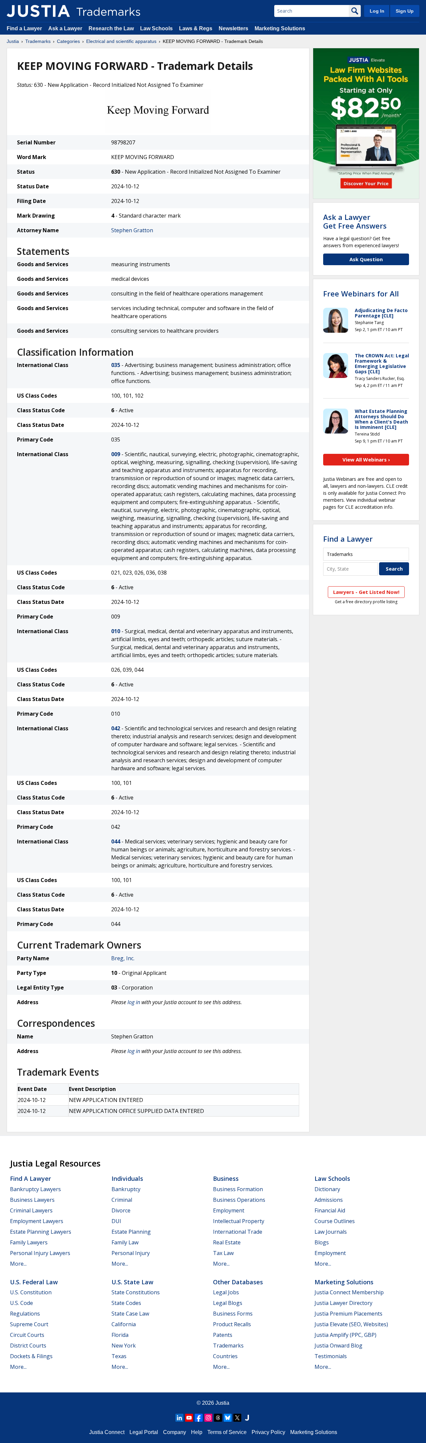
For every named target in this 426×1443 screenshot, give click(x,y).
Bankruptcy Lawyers (35, 1189)
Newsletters (233, 28)
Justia (13, 41)
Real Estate (227, 1242)
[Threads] (218, 1418)
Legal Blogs (227, 1303)
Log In (377, 11)
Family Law (124, 1242)
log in (133, 1002)
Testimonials (331, 1356)
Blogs (322, 1242)
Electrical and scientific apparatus (121, 41)
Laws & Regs (195, 28)
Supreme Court (29, 1324)
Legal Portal (143, 1432)
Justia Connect (106, 1432)
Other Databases (238, 1282)
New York (123, 1345)
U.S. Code (21, 1303)
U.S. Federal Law (34, 1282)
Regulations (25, 1313)
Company (174, 1432)
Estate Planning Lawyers (40, 1231)
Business (226, 1178)
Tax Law (223, 1253)
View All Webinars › (366, 459)
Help (196, 1432)
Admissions (329, 1199)
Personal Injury (130, 1253)
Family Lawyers (29, 1242)
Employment (228, 1210)
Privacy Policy (268, 1432)
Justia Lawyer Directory (343, 1303)
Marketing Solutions (280, 28)
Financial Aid (330, 1210)
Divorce (120, 1210)
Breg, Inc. (122, 958)
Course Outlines (335, 1221)
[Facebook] (199, 1418)
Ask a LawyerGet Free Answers (355, 221)
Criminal (121, 1199)
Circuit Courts (27, 1335)
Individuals (127, 1178)
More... (18, 1263)
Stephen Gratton (132, 230)
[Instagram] (208, 1418)
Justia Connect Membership (349, 1292)
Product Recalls (232, 1324)
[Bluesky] (228, 1418)
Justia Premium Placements (348, 1313)
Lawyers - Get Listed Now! (366, 592)
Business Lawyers (32, 1199)
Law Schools (156, 28)
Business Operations (239, 1199)
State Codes (126, 1303)
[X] (237, 1418)
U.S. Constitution (31, 1292)
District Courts (28, 1345)
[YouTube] (189, 1418)
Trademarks (38, 41)
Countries (225, 1356)
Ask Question (366, 259)
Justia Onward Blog (338, 1345)
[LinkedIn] (179, 1418)
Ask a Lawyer (65, 28)
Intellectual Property (238, 1221)
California (123, 1324)
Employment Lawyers (36, 1221)
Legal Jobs (226, 1292)
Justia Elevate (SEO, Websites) (351, 1324)
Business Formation (238, 1189)
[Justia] (38, 11)
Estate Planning (131, 1231)
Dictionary (327, 1189)
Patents (222, 1335)
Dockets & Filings (31, 1356)
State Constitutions (135, 1292)
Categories (68, 41)
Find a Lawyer (24, 28)
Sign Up (405, 11)
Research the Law (111, 28)
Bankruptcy (125, 1189)
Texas (118, 1356)
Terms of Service (227, 1432)
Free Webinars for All (361, 293)
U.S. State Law (132, 1282)
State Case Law (130, 1313)
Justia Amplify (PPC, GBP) (345, 1335)
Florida (119, 1335)
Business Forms (233, 1313)
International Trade (237, 1231)
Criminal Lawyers (31, 1210)
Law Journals (331, 1231)
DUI (116, 1221)
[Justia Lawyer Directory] (247, 1418)
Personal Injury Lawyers (40, 1253)
